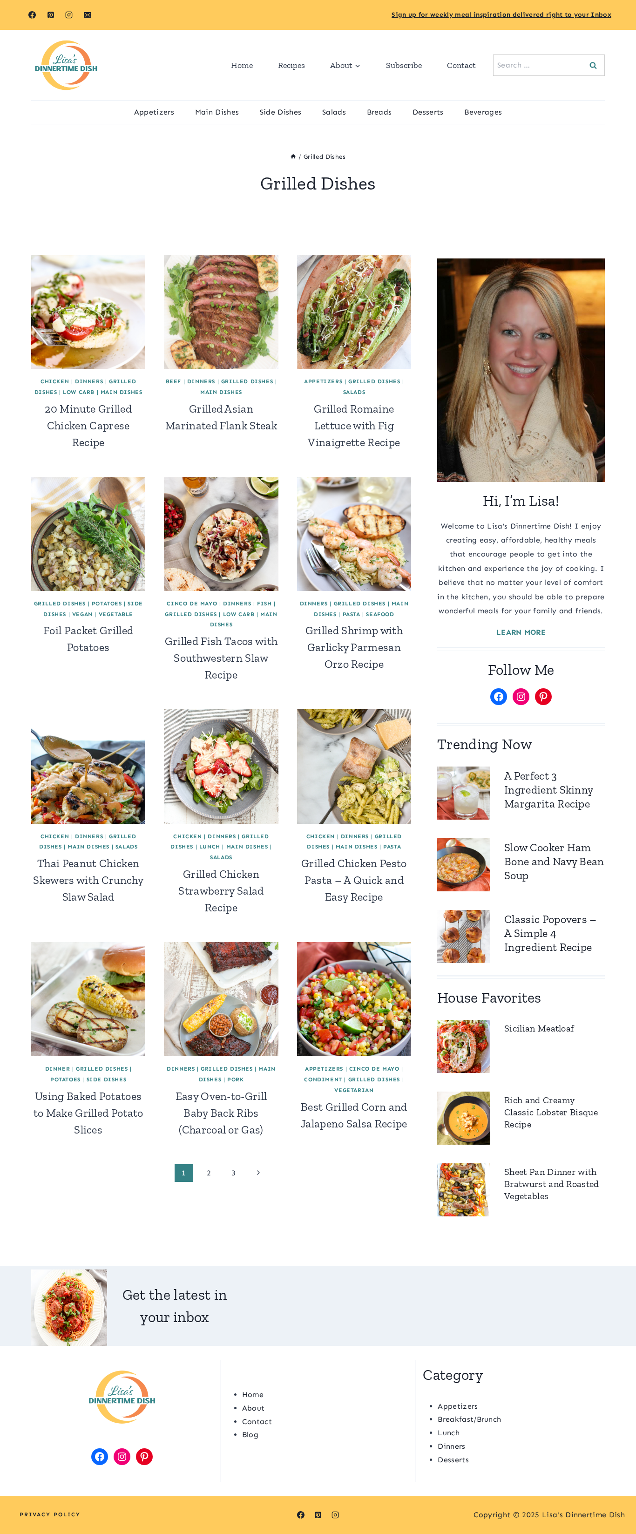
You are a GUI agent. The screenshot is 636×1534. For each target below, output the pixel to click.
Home (242, 65)
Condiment (323, 1079)
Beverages (483, 112)
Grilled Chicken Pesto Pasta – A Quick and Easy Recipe (354, 879)
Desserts (428, 112)
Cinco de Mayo (192, 603)
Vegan (82, 614)
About (253, 1408)
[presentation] (88, 312)
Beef (173, 381)
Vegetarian (353, 1090)
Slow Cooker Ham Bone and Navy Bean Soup (554, 861)
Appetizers (154, 112)
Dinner (57, 1069)
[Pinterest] (50, 14)
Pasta (351, 614)
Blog (250, 1434)
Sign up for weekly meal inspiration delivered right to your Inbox (501, 15)
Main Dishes (217, 112)
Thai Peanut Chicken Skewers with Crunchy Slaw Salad (88, 879)
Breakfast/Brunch (469, 1419)
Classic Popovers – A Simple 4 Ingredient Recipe (550, 933)
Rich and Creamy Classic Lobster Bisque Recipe (551, 1112)
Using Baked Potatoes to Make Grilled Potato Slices (88, 1112)
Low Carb (79, 392)
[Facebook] (32, 14)
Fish (264, 603)
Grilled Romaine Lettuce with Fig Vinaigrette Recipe (354, 425)
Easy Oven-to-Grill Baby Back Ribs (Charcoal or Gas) (221, 1112)
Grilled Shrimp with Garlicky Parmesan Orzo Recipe (354, 647)
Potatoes (107, 603)
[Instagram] (68, 14)
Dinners (89, 381)
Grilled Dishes (247, 381)
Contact (461, 65)
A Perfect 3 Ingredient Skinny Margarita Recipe (548, 789)
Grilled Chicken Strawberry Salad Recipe (221, 890)
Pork (235, 1079)
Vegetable (116, 614)
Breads (379, 112)
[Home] (293, 157)
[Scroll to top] (614, 1498)
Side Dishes (281, 112)
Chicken (55, 381)
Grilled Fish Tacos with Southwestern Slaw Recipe (221, 657)
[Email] (87, 14)
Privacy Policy (50, 1514)
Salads (334, 112)
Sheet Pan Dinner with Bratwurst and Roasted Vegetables (551, 1183)
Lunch (209, 846)
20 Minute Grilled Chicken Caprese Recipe (88, 425)
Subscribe (404, 65)
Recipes (291, 65)
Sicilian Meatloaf (539, 1028)
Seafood (380, 614)
